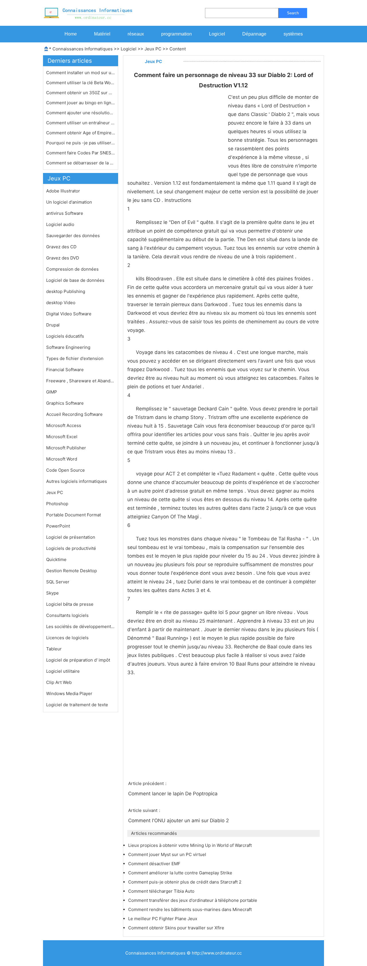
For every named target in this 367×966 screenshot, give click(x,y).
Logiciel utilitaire (63, 671)
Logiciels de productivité (71, 548)
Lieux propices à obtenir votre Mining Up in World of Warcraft (190, 845)
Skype (52, 593)
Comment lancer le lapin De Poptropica (173, 793)
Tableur (54, 649)
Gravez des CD (61, 246)
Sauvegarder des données (73, 235)
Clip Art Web (59, 682)
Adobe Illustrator (63, 191)
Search (293, 13)
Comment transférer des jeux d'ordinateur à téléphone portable (193, 900)
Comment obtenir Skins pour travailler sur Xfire (176, 927)
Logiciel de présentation (70, 537)
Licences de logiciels (67, 637)
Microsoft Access (63, 425)
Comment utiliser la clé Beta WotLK (80, 82)
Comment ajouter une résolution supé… (80, 112)
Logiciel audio (60, 224)
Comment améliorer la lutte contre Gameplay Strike (180, 873)
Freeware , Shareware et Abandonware (80, 380)
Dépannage (254, 34)
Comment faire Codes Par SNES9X (80, 153)
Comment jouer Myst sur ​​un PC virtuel (167, 854)
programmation (176, 34)
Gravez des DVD (62, 258)
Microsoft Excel (61, 436)
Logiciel (217, 34)
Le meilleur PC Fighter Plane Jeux (163, 918)
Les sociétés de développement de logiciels (80, 626)
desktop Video (60, 302)
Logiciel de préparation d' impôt (78, 660)
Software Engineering (68, 347)
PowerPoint (58, 526)
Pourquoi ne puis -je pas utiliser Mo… (80, 142)
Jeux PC (153, 49)
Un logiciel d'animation (69, 202)
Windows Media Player (69, 693)
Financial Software (65, 369)
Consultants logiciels (67, 615)
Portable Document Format (73, 515)
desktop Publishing (65, 291)
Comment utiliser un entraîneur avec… (80, 122)
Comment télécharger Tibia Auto (162, 891)
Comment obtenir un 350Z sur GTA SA (80, 92)
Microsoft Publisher (66, 447)
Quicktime (56, 559)
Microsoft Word (61, 459)
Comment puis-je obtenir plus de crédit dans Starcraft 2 (185, 882)
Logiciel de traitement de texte (77, 704)
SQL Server (57, 582)
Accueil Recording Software (74, 414)
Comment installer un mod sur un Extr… (80, 72)
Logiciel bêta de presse (69, 604)
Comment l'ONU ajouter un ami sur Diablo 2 (179, 820)
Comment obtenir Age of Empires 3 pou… (80, 132)
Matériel (102, 34)
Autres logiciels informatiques (76, 481)
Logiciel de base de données (75, 280)
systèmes (293, 34)
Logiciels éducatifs (65, 336)
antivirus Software (64, 213)
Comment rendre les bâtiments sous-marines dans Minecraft (190, 909)
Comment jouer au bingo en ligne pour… (80, 102)
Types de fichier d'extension (75, 358)
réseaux (136, 34)
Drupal (53, 325)
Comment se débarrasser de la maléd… (80, 163)
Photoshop (57, 503)
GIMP (51, 392)
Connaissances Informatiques (82, 49)
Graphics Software (65, 403)
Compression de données (72, 269)
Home (71, 34)
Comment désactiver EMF (154, 863)
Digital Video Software (68, 313)
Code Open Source (65, 470)
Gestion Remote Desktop (71, 570)
